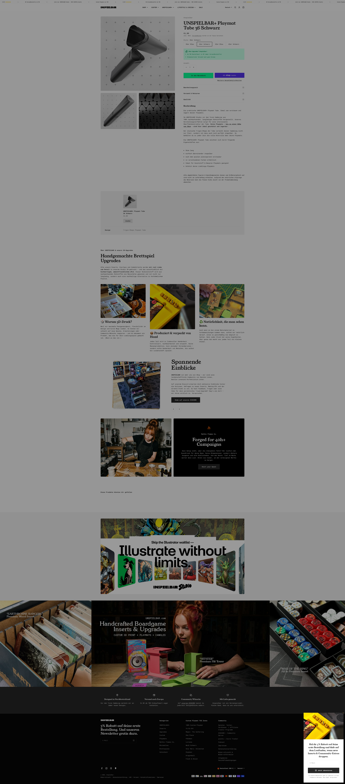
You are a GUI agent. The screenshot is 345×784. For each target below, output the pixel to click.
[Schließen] (340, 716)
